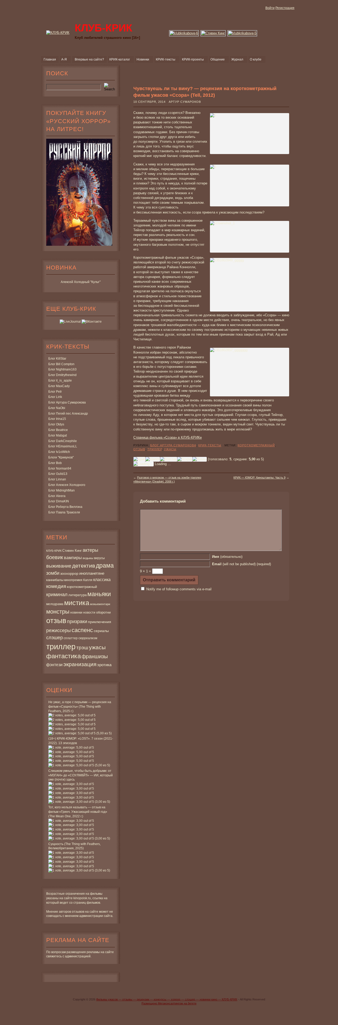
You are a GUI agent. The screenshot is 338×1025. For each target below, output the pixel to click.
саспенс (82, 630)
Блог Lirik (55, 397)
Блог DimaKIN (58, 501)
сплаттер (71, 638)
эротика (104, 665)
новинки (76, 612)
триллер (61, 646)
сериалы (101, 631)
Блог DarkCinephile (62, 441)
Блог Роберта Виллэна (65, 507)
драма (105, 565)
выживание (58, 566)
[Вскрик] (185, 459)
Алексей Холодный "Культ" (81, 282)
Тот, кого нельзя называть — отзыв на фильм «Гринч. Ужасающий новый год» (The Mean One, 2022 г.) (77, 811)
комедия (56, 586)
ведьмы (88, 558)
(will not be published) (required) (241, 564)
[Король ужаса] (213, 33)
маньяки (99, 594)
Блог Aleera (56, 496)
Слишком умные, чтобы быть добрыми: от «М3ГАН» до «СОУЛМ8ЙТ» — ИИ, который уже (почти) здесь (80, 775)
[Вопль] (200, 459)
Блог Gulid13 (57, 474)
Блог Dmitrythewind (62, 375)
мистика (76, 602)
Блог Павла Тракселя (64, 512)
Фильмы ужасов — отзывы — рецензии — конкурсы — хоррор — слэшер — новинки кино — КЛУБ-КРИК (166, 999)
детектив (83, 566)
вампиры (73, 557)
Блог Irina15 (57, 419)
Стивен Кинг (72, 551)
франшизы (95, 656)
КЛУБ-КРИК (54, 550)
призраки (77, 621)
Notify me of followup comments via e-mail (179, 589)
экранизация (79, 664)
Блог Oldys (56, 424)
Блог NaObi (56, 408)
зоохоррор (69, 573)
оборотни (103, 612)
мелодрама (54, 604)
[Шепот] (152, 459)
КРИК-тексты (209, 445)
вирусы (99, 558)
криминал (57, 594)
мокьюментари (100, 604)
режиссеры (58, 630)
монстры (57, 611)
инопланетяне (91, 573)
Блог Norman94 (59, 468)
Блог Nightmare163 (62, 369)
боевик (54, 557)
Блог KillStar (57, 358)
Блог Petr (55, 391)
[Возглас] (168, 459)
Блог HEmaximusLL (62, 446)
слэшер (54, 637)
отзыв (56, 620)
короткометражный (82, 587)
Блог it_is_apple (60, 380)
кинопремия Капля (78, 580)
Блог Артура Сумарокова (67, 402)
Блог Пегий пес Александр (68, 413)
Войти (270, 8)
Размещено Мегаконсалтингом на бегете (169, 1003)
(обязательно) (227, 557)
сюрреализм (87, 638)
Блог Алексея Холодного (66, 485)
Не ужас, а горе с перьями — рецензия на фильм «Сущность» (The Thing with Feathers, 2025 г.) (79, 706)
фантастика (63, 656)
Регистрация (284, 8)
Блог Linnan (57, 479)
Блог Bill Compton (61, 364)
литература (77, 595)
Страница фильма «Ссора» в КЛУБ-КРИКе (167, 437)
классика (102, 579)
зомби (52, 573)
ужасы (97, 647)
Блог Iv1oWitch (59, 452)
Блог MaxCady (59, 386)
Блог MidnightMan (61, 490)
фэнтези (54, 664)
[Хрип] (139, 459)
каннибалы (54, 580)
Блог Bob (55, 463)
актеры (90, 550)
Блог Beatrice (58, 430)
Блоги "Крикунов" (61, 457)
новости (89, 612)
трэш (82, 647)
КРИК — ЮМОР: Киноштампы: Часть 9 (259, 477)
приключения (99, 622)
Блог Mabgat (57, 435)
